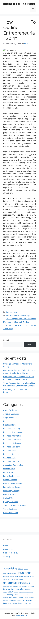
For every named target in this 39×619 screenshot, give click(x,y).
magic (5, 592)
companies (14, 579)
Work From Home (10, 513)
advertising (10, 568)
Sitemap (6, 556)
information (8, 589)
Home (5, 545)
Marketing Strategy (11, 491)
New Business (9, 494)
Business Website (11, 461)
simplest (21, 597)
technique (27, 600)
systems (19, 600)
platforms (27, 595)
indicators (31, 586)
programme (7, 597)
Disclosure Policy (10, 553)
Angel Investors (10, 417)
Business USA (9, 458)
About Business (10, 410)
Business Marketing (11, 447)
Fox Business (9, 472)
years (30, 603)
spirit (29, 315)
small (26, 597)
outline (23, 315)
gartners (24, 586)
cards (32, 576)
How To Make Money (12, 483)
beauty (26, 569)
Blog (5, 421)
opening (10, 595)
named (16, 592)
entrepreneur (24, 583)
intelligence (28, 589)
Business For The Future (19, 3)
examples (15, 586)
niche (4, 595)
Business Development (13, 432)
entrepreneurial (12, 315)
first (20, 586)
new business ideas (26, 592)
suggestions (12, 600)
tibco (9, 603)
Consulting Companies (13, 465)
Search (6, 340)
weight (25, 603)
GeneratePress (21, 615)
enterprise (10, 582)
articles (20, 569)
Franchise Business (11, 476)
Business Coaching (11, 428)
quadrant (15, 597)
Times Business (10, 509)
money (10, 592)
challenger (6, 579)
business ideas (8, 576)
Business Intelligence (12, 443)
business (24, 573)
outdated (16, 595)
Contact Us (8, 549)
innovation (19, 589)
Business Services (11, 454)
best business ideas (10, 573)
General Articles (10, 480)
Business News (10, 450)
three (5, 603)
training (14, 603)
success (5, 600)
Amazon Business (11, 414)
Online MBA (8, 498)
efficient (21, 579)
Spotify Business (10, 502)
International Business (12, 487)
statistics (31, 597)
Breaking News (9, 425)
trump (20, 603)
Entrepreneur (11, 312)
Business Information (12, 436)
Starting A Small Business (14, 505)
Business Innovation (12, 439)
